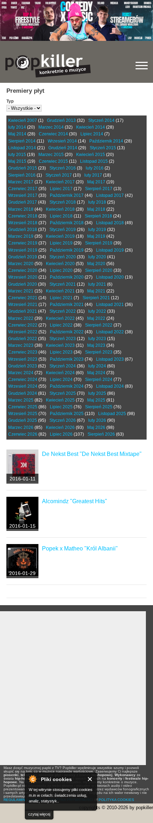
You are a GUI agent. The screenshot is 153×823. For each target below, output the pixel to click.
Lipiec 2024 (61, 379)
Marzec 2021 (20, 291)
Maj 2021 (96, 291)
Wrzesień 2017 (22, 195)
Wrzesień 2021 (22, 304)
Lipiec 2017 (61, 188)
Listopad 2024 (110, 386)
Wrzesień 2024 (22, 386)
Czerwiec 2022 (22, 325)
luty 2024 (97, 366)
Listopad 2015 (94, 161)
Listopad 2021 (110, 304)
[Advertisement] (76, 688)
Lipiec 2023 (61, 352)
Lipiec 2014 (91, 133)
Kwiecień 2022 (60, 318)
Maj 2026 (96, 427)
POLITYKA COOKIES (116, 800)
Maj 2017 (96, 181)
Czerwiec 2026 (22, 434)
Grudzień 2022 (22, 338)
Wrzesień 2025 (22, 413)
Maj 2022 (96, 318)
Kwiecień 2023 (60, 345)
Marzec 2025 (20, 400)
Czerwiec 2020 (22, 270)
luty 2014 (17, 127)
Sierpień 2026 (101, 434)
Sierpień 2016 (22, 175)
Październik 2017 (67, 195)
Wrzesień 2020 (22, 277)
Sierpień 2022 (98, 325)
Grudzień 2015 (22, 168)
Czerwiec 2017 (22, 188)
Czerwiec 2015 (53, 161)
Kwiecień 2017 (60, 181)
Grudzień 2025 (22, 420)
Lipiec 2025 (61, 406)
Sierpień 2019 (98, 243)
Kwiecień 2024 (60, 372)
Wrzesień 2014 (62, 141)
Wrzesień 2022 (22, 331)
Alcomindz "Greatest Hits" (74, 501)
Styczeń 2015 (103, 147)
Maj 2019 (96, 236)
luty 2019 (97, 229)
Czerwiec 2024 (22, 379)
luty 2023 (97, 338)
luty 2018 (97, 202)
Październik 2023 (67, 359)
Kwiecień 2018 (60, 209)
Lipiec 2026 (61, 434)
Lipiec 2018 (61, 216)
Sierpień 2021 (96, 297)
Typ (10, 101)
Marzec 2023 (20, 345)
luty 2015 (17, 154)
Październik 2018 (67, 222)
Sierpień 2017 (98, 188)
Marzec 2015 (51, 154)
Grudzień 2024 (22, 393)
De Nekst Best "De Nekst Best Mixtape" (92, 454)
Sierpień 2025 (98, 406)
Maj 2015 (17, 161)
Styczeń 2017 (59, 175)
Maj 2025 (96, 400)
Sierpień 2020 (98, 270)
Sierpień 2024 (98, 379)
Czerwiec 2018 (22, 216)
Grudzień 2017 (22, 202)
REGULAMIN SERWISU (23, 800)
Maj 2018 (96, 209)
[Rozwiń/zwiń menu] (142, 65)
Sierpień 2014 (22, 141)
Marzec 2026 (20, 427)
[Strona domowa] (48, 65)
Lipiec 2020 (61, 270)
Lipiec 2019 (61, 243)
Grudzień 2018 (22, 229)
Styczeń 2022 (62, 311)
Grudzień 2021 (22, 311)
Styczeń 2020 (62, 256)
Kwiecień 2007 (22, 120)
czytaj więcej (39, 814)
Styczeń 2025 (62, 393)
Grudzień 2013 (61, 120)
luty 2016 (95, 168)
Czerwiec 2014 (53, 133)
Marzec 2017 (20, 181)
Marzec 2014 (51, 127)
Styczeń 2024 (62, 366)
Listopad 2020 (110, 277)
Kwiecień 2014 (90, 127)
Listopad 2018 (110, 222)
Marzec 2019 (20, 236)
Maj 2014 (17, 133)
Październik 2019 (67, 250)
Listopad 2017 (110, 195)
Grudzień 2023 (22, 366)
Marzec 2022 (20, 318)
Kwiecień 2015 (90, 154)
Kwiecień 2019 (60, 236)
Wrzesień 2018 (22, 222)
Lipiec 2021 (61, 297)
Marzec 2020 (20, 263)
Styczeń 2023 (62, 338)
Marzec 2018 (20, 209)
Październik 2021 (67, 304)
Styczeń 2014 (101, 120)
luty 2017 (93, 175)
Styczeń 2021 (62, 284)
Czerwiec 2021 (22, 297)
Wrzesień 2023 (22, 359)
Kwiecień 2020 (60, 263)
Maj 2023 (96, 345)
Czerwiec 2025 (22, 406)
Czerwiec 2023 (22, 352)
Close (90, 779)
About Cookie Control (32, 779)
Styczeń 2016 (62, 168)
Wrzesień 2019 (22, 250)
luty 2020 (97, 256)
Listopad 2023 (110, 359)
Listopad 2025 (112, 413)
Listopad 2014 (22, 147)
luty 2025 (97, 393)
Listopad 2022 (110, 331)
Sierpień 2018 (98, 216)
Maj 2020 (96, 263)
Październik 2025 (67, 413)
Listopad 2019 (110, 250)
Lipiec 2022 (61, 325)
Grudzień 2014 (62, 147)
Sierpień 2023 (98, 352)
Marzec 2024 (20, 372)
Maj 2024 (96, 372)
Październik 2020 (67, 277)
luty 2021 (97, 284)
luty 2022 (97, 311)
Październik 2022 (67, 331)
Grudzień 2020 (22, 284)
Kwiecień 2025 (60, 400)
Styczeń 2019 (62, 229)
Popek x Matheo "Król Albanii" (80, 548)
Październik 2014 (106, 141)
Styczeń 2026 (62, 420)
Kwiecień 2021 (60, 291)
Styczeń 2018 (62, 202)
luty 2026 (97, 420)
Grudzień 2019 (22, 256)
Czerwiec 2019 (22, 243)
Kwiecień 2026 (60, 427)
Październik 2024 (67, 386)
